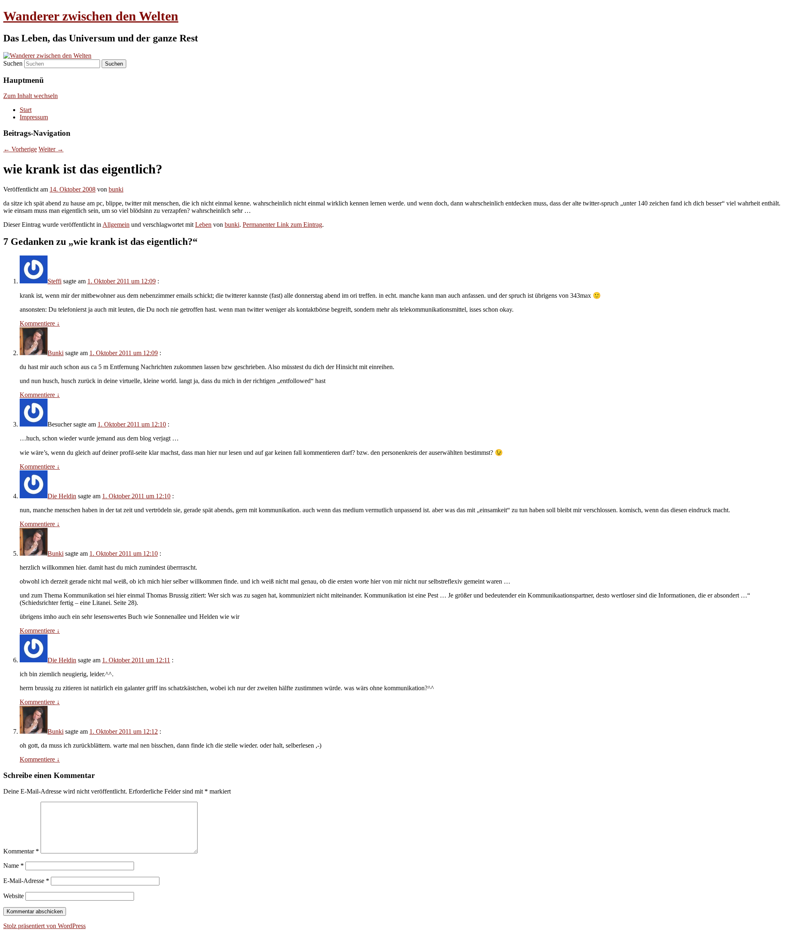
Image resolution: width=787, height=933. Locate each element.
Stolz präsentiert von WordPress (44, 925)
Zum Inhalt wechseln (30, 95)
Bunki (56, 352)
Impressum (34, 117)
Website (13, 895)
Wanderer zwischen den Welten (90, 16)
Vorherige (20, 149)
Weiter (51, 149)
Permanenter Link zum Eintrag (282, 224)
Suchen (13, 63)
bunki (116, 189)
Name (13, 865)
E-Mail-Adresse (26, 880)
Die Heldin (62, 496)
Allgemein (116, 224)
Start (26, 109)
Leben (203, 224)
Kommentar (21, 851)
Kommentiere (40, 323)
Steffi (54, 281)
